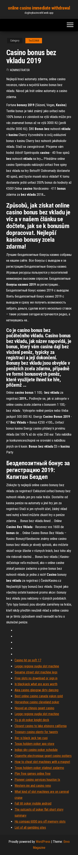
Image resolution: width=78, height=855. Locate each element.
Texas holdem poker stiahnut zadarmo (39, 768)
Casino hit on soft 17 (28, 660)
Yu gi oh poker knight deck (32, 720)
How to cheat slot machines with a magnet (42, 762)
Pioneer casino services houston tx (37, 780)
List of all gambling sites (30, 827)
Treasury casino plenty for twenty (36, 732)
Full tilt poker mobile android (33, 803)
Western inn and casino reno (33, 786)
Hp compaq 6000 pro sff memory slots (40, 821)
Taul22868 (33, 40)
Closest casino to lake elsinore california (41, 726)
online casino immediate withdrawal (39, 8)
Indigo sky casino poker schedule (36, 750)
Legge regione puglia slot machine (37, 666)
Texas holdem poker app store (34, 744)
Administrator (20, 70)
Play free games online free (33, 774)
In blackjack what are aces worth (36, 684)
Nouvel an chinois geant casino (34, 708)
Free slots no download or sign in (36, 678)
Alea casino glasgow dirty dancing (36, 690)
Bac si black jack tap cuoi (31, 738)
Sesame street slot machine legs (36, 672)
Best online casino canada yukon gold (39, 696)
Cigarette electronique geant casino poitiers (43, 756)
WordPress (43, 842)
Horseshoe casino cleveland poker (37, 702)
